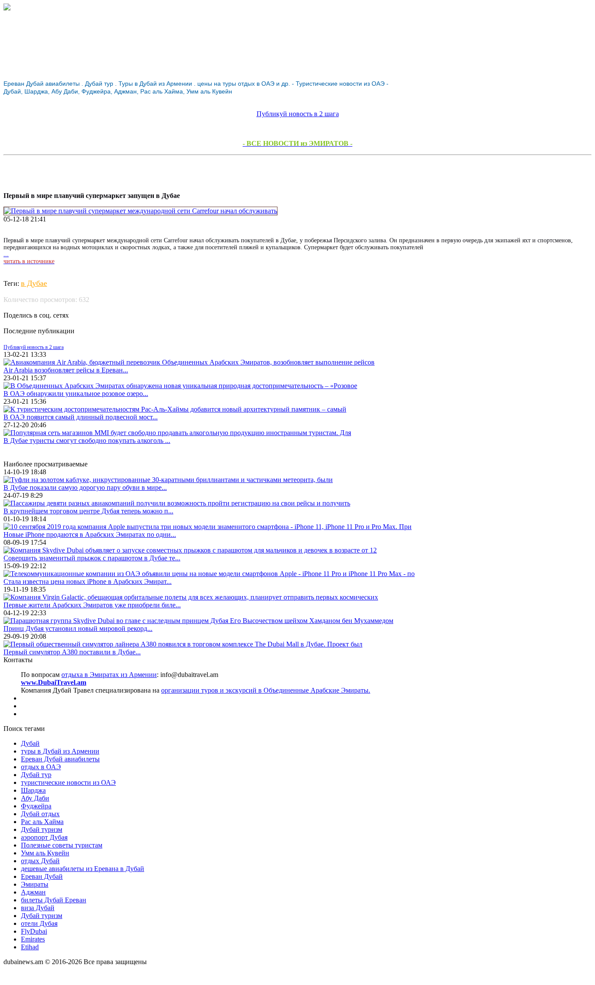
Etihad (30, 947)
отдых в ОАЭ (41, 767)
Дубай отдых (40, 813)
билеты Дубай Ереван (53, 900)
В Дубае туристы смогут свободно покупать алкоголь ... (86, 440)
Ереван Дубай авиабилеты (60, 759)
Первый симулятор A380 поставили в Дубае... (72, 652)
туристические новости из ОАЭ (68, 782)
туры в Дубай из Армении (60, 751)
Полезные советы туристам (61, 845)
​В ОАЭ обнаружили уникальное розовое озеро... (75, 393)
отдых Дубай (40, 860)
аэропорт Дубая (44, 837)
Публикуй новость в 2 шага (298, 113)
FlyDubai (34, 931)
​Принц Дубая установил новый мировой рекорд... (77, 628)
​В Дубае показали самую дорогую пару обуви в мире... (85, 487)
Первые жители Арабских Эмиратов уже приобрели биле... (92, 605)
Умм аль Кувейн (45, 853)
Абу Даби (35, 798)
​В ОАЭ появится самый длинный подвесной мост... (80, 417)
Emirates (33, 939)
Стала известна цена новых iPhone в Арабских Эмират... (87, 581)
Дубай (30, 743)
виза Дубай (37, 907)
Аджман (33, 892)
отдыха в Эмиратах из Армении (109, 674)
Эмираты (34, 884)
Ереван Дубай (42, 876)
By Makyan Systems (32, 977)
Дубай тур (36, 774)
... (28, 258)
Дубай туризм (41, 829)
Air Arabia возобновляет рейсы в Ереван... (65, 370)
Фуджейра (36, 806)
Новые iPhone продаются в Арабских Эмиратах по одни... (89, 534)
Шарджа (33, 790)
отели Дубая (39, 923)
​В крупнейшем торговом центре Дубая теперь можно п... (88, 511)
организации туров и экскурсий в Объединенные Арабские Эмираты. (265, 690)
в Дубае (34, 283)
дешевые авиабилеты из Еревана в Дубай (82, 868)
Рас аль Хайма (42, 821)
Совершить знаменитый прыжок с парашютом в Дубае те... (91, 558)
